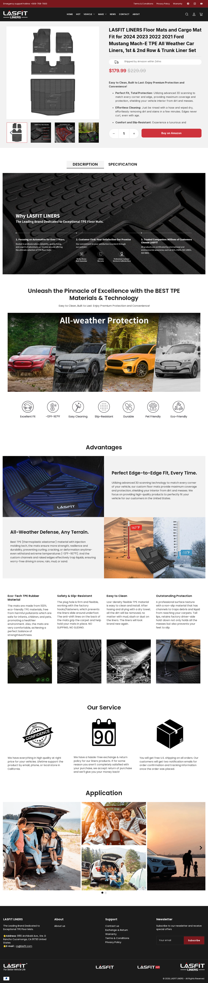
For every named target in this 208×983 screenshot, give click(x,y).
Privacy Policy (163, 3)
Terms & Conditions (143, 3)
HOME (70, 14)
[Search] (186, 14)
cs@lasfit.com (24, 946)
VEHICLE (88, 14)
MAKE (101, 14)
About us (59, 926)
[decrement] (114, 133)
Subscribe (194, 940)
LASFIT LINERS (177, 978)
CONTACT (124, 14)
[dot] (102, 893)
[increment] (134, 133)
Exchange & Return (116, 930)
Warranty (177, 3)
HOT (78, 14)
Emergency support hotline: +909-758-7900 (25, 3)
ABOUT (136, 14)
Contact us (112, 926)
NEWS (113, 14)
